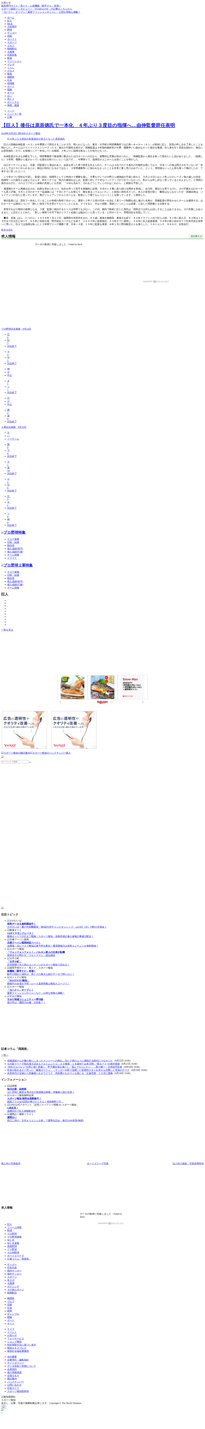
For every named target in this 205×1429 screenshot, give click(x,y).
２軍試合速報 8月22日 (13, 427)
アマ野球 (12, 1249)
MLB (9, 23)
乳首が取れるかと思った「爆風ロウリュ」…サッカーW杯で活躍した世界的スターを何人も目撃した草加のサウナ (68, 1070)
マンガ (10, 64)
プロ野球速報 (14, 1237)
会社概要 (12, 1356)
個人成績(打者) (15, 551)
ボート (10, 86)
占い (9, 96)
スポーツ (12, 42)
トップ (10, 111)
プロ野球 (12, 1233)
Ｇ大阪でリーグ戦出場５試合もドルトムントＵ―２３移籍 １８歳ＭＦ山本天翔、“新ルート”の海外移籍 (63, 1064)
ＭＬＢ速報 (13, 1243)
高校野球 (12, 1246)
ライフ (10, 1329)
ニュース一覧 (14, 114)
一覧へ (4, 1055)
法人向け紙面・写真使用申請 (188, 1163)
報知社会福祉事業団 (18, 1351)
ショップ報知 (14, 1341)
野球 (9, 29)
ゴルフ (10, 45)
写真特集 (12, 55)
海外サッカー (14, 1274)
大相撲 (10, 52)
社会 (9, 80)
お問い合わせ (14, 1385)
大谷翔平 (12, 26)
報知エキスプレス (16, 1348)
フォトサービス (15, 1338)
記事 (9, 117)
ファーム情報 (14, 1227)
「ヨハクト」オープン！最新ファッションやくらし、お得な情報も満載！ (40, 12)
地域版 (10, 83)
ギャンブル (13, 1314)
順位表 (10, 545)
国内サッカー (14, 1270)
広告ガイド (13, 1388)
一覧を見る (7, 630)
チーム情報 (13, 555)
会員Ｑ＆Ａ (13, 1375)
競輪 (9, 89)
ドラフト (12, 558)
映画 (9, 58)
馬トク (10, 99)
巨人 (9, 20)
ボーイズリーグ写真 (98, 1163)
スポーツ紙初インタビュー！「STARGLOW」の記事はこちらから (36, 9)
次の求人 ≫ (196, 236)
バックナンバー (15, 1382)
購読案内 (12, 1378)
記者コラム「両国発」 (19, 1259)
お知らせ (12, 1335)
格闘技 (10, 77)
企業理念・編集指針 (18, 1360)
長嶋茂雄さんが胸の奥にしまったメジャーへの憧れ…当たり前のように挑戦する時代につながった (60, 1060)
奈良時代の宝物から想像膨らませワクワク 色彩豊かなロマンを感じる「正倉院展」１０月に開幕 (60, 1073)
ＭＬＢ (10, 1240)
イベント (12, 1332)
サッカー (12, 33)
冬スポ (10, 1280)
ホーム (10, 17)
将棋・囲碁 (13, 105)
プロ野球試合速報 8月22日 (16, 329)
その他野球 (13, 1252)
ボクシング (13, 1286)
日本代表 (12, 1267)
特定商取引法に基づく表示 (21, 1345)
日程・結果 (13, 542)
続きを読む (7, 230)
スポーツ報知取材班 (18, 1391)
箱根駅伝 (12, 48)
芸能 (9, 36)
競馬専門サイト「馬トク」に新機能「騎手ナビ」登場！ (31, 5)
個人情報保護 (14, 1372)
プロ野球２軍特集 (18, 565)
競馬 (9, 74)
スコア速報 (13, 539)
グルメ (10, 70)
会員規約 (12, 1369)
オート (10, 92)
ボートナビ (13, 102)
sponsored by (148, 281)
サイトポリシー (15, 1363)
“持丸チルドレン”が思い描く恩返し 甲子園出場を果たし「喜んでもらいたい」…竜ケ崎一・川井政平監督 (64, 1067)
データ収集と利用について (21, 1366)
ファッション (14, 61)
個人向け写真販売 (10, 1163)
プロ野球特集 (15, 532)
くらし (10, 67)
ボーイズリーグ (15, 1255)
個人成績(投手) (15, 548)
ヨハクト (12, 39)
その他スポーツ (15, 1289)
